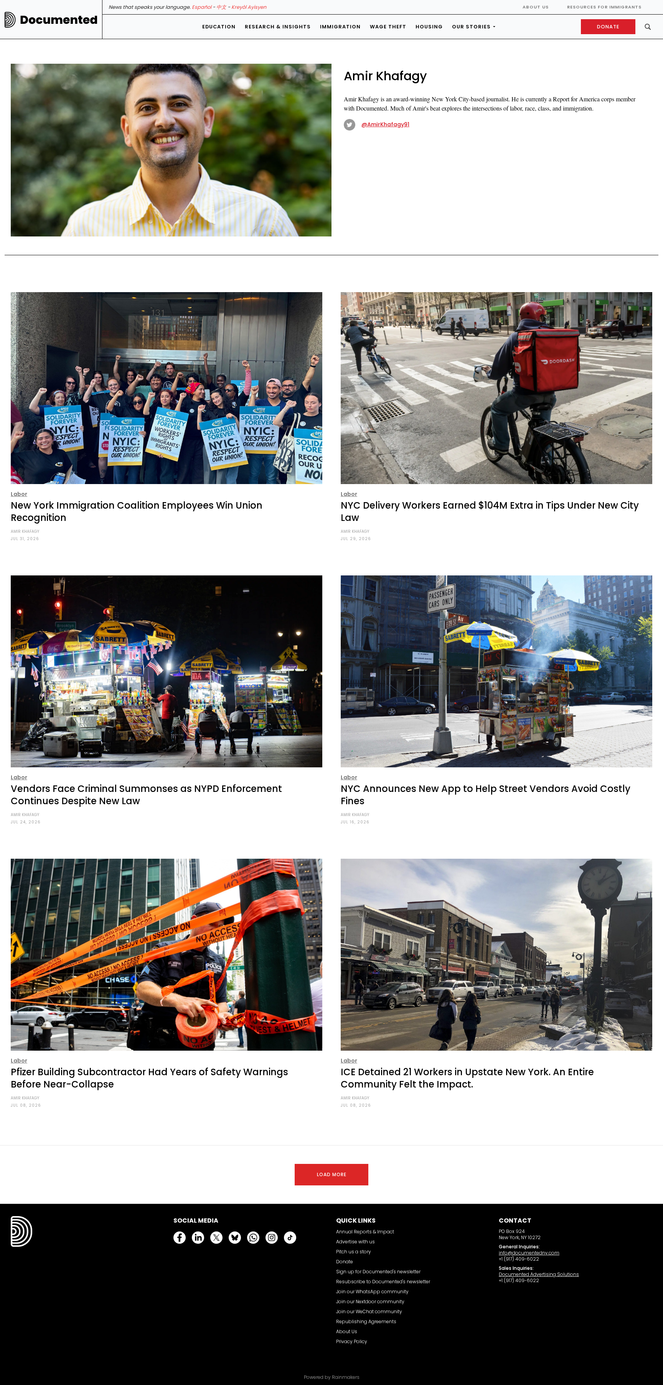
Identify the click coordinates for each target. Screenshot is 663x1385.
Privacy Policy (351, 1341)
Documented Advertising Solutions (539, 1274)
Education (219, 26)
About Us (536, 7)
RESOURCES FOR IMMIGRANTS (604, 7)
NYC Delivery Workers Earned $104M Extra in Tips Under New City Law (490, 511)
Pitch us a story (353, 1251)
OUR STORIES (471, 26)
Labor (19, 494)
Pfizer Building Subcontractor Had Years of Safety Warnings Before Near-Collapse (149, 1078)
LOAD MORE (331, 1174)
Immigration (340, 26)
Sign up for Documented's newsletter (378, 1271)
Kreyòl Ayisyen (248, 7)
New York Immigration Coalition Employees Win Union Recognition (136, 511)
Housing (429, 26)
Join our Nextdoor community (370, 1301)
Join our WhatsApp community (372, 1291)
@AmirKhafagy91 (385, 124)
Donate (344, 1261)
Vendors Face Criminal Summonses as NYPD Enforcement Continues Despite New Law (146, 794)
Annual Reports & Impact (365, 1231)
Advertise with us (355, 1241)
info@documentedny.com (529, 1252)
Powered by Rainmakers (332, 1377)
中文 (221, 7)
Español (201, 7)
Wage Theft (388, 26)
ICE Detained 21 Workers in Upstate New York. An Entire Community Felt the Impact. (467, 1078)
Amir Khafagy (25, 531)
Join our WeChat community (369, 1311)
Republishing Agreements (366, 1321)
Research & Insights (278, 26)
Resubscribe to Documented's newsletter (383, 1281)
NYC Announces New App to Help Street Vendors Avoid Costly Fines (485, 794)
